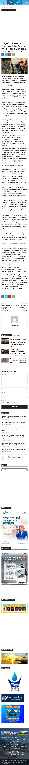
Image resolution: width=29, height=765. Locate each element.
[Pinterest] (9, 54)
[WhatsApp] (13, 54)
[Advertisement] (14, 26)
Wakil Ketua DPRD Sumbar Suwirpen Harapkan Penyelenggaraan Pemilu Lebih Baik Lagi (21, 308)
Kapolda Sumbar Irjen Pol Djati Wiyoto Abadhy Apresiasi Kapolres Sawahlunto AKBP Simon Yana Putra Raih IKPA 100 (18, 342)
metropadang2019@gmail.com (16, 754)
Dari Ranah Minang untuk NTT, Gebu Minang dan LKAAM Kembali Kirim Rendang (14, 450)
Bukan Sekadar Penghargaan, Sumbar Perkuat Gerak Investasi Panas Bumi (13, 423)
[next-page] (5, 366)
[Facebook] (2, 54)
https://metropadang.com (14, 327)
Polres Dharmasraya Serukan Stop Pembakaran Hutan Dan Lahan (14, 429)
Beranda (3, 7)
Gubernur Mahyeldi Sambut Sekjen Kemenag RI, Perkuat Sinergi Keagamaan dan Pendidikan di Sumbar (14, 456)
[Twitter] (6, 54)
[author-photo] (14, 323)
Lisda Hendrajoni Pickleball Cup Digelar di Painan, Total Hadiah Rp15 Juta (14, 417)
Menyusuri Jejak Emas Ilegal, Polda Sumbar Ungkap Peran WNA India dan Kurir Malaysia (18, 360)
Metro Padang (8, 51)
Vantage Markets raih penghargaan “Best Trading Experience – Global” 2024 (6, 308)
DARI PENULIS (15, 335)
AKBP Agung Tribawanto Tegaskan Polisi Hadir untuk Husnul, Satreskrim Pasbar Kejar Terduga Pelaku (13, 444)
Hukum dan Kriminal (18, 7)
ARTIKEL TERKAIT (6, 335)
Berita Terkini (9, 7)
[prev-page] (2, 366)
